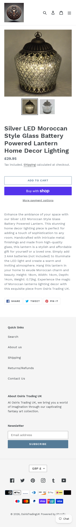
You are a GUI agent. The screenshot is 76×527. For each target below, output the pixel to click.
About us (15, 347)
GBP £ (36, 468)
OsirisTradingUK (30, 514)
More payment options (38, 200)
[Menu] (69, 12)
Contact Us (16, 378)
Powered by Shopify (53, 514)
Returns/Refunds (21, 368)
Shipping (30, 164)
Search (13, 336)
